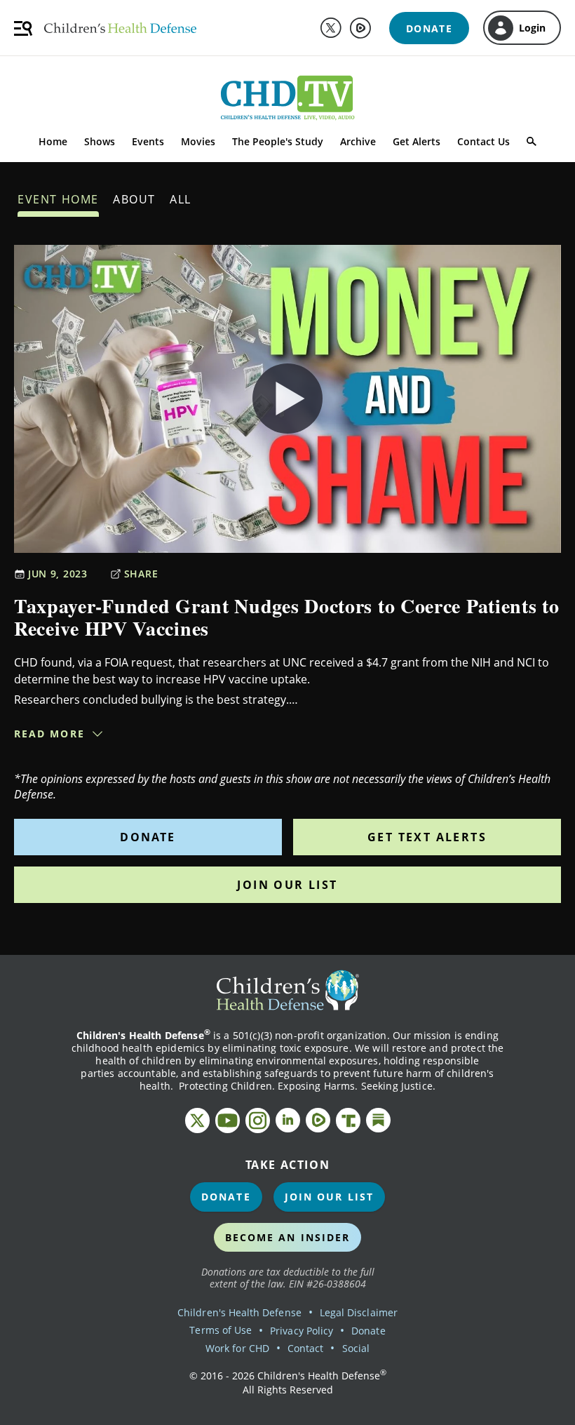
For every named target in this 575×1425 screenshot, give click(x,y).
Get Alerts (416, 141)
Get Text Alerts (427, 837)
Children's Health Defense (239, 1312)
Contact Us (483, 141)
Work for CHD (237, 1348)
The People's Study (277, 141)
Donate (147, 837)
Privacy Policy (301, 1330)
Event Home (58, 199)
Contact (305, 1348)
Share (141, 573)
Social (356, 1348)
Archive (358, 141)
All (180, 199)
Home (53, 141)
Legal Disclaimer (359, 1312)
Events (148, 141)
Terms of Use (220, 1330)
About (134, 199)
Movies (198, 141)
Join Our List (287, 884)
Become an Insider (288, 1237)
